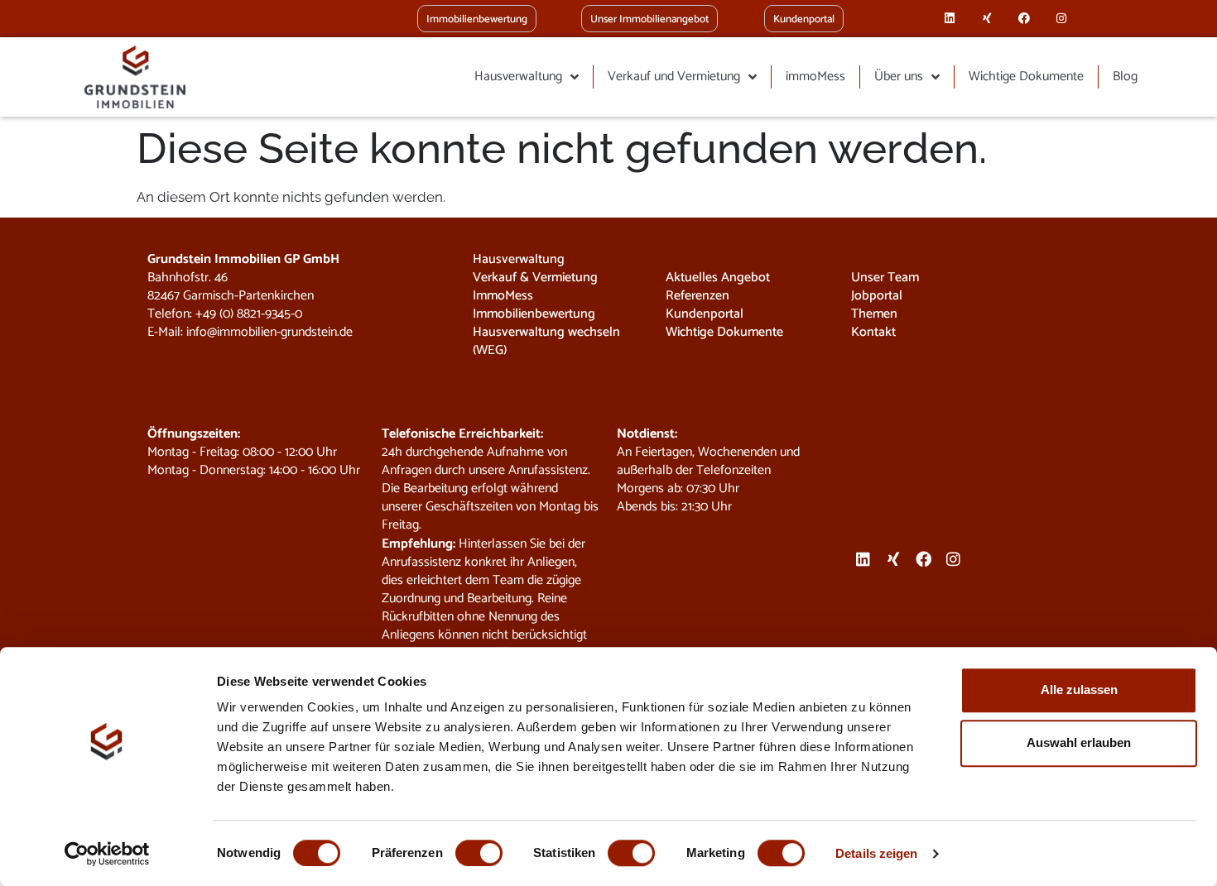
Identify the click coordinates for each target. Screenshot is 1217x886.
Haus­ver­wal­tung (518, 76)
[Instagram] (1061, 18)
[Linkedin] (950, 18)
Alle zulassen (1079, 689)
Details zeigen (876, 853)
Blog (1125, 76)
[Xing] (987, 18)
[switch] (479, 853)
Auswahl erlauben (1079, 742)
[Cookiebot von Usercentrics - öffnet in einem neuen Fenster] (107, 853)
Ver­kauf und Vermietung (674, 76)
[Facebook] (1024, 18)
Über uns (898, 76)
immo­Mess (815, 76)
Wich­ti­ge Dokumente (1026, 76)
